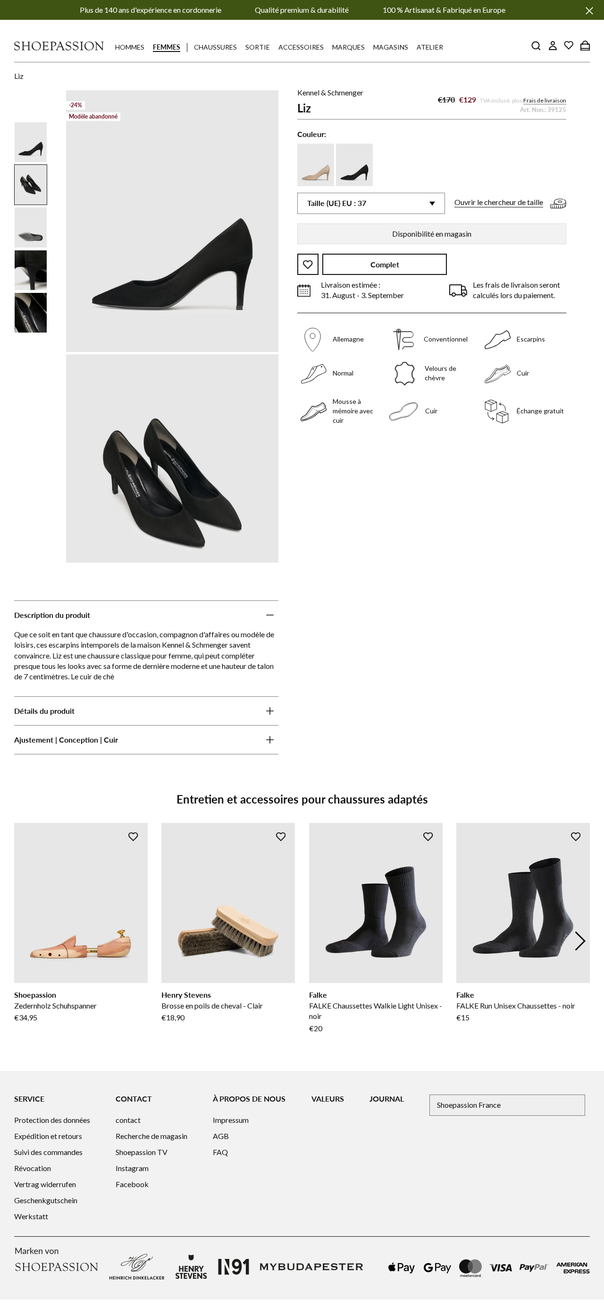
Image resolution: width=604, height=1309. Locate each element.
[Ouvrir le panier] (585, 45)
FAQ (220, 1151)
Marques (348, 47)
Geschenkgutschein (45, 1200)
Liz (19, 75)
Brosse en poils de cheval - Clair (212, 1005)
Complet (384, 264)
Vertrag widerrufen (45, 1184)
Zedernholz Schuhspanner (55, 1005)
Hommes (129, 47)
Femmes (166, 47)
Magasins (390, 47)
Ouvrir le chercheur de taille (498, 202)
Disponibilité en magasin (431, 233)
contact (128, 1119)
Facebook (132, 1184)
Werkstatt (31, 1216)
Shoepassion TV (142, 1151)
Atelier (430, 47)
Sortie (257, 47)
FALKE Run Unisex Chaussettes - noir (515, 1005)
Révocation (32, 1168)
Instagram (132, 1168)
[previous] (23, 941)
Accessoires (301, 47)
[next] (580, 941)
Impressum (231, 1119)
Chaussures (215, 47)
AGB (221, 1135)
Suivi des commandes (48, 1151)
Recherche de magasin (151, 1135)
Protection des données (52, 1119)
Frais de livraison (544, 100)
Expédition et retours (48, 1135)
